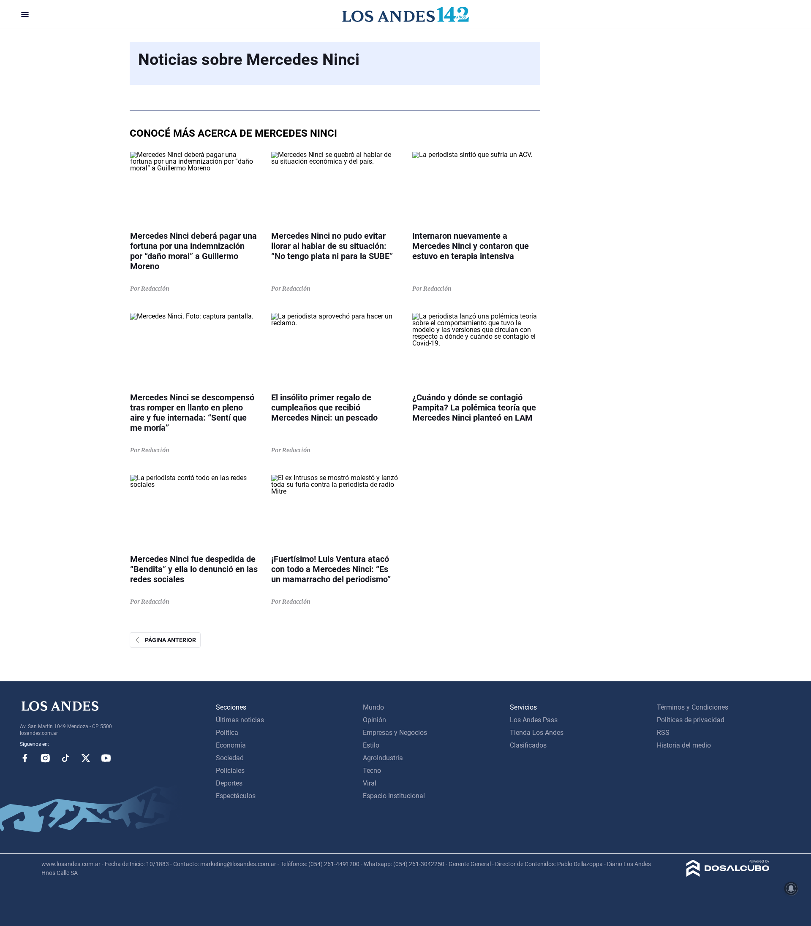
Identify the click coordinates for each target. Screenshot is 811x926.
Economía (231, 745)
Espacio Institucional (394, 796)
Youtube (106, 758)
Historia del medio (684, 745)
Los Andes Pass (534, 720)
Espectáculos (236, 796)
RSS (663, 733)
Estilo (371, 745)
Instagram (45, 758)
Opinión (374, 720)
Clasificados (528, 745)
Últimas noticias (240, 720)
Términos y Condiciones (692, 707)
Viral (369, 783)
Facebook (25, 758)
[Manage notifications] (791, 888)
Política (227, 733)
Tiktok (65, 758)
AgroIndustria (383, 758)
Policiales (230, 771)
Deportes (229, 783)
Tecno (372, 771)
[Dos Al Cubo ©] (728, 874)
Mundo (373, 707)
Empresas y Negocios (395, 733)
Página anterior (168, 640)
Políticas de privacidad (690, 720)
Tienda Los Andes (536, 733)
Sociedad (230, 758)
